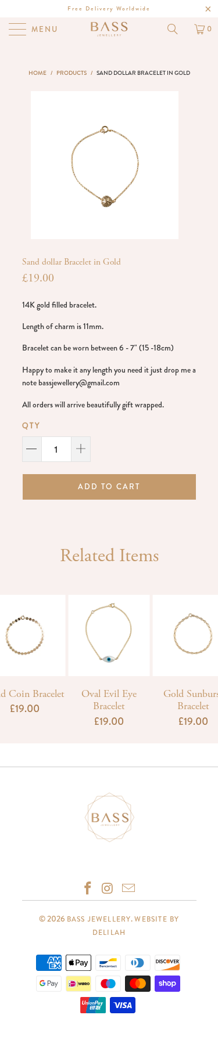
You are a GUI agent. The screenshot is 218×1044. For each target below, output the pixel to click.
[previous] (39, 165)
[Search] (176, 29)
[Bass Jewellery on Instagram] (108, 889)
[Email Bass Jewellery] (128, 889)
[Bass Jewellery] (109, 29)
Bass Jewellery (99, 919)
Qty (31, 425)
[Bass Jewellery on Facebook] (88, 889)
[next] (170, 165)
